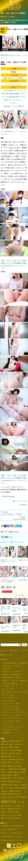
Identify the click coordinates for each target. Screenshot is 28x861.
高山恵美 (10, 785)
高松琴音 (16, 773)
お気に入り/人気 (6, 659)
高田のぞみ (6, 614)
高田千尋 (18, 745)
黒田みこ (10, 779)
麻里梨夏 (23, 776)
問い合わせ (14, 654)
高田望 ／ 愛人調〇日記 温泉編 (5, 608)
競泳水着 (16, 97)
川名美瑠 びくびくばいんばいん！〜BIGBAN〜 (8, 581)
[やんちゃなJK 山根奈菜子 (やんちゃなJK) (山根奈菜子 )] (5, 627)
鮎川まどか (18, 813)
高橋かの (3, 813)
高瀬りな (18, 795)
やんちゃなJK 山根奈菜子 (5, 630)
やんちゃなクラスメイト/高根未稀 (16, 609)
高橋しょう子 (11, 810)
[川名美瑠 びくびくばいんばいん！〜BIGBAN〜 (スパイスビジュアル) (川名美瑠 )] (8, 577)
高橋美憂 (3, 760)
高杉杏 (11, 822)
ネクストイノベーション (10, 719)
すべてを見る (21, 595)
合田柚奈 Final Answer (16, 630)
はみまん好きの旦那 (9, 687)
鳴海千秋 (13, 754)
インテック (6, 701)
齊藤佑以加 (4, 745)
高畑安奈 (24, 789)
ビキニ (22, 97)
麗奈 (18, 792)
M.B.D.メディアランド (9, 675)
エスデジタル (7, 704)
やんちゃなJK (7, 693)
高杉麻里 (23, 801)
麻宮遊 (19, 819)
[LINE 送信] (14, 526)
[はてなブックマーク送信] (17, 526)
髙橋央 (9, 760)
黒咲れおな (4, 819)
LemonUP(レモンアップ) (14, 90)
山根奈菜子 (6, 635)
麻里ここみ (20, 810)
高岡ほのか (4, 757)
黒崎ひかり (17, 779)
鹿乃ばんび (18, 766)
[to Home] (14, 10)
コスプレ (13, 103)
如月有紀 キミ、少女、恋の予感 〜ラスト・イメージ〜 (8, 561)
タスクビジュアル (17, 716)
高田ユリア (10, 766)
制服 (4, 78)
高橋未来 (4, 788)
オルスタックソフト (9, 707)
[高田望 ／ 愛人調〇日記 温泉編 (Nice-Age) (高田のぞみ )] (5, 604)
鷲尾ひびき (4, 748)
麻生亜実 (11, 745)
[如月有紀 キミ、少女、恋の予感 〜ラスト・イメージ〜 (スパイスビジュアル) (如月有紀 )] (8, 557)
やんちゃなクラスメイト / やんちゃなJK (14, 696)
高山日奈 (18, 798)
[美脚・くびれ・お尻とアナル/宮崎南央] (14, 119)
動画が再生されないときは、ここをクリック (14, 56)
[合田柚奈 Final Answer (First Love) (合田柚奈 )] (17, 626)
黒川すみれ (21, 806)
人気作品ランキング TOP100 (13, 106)
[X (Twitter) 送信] (5, 526)
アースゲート (7, 699)
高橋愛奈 (3, 782)
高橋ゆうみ (12, 792)
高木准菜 (10, 816)
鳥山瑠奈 (16, 816)
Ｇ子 (15, 782)
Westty (22, 684)
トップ (3, 654)
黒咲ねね (3, 810)
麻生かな (16, 776)
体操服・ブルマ (19, 93)
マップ (24, 654)
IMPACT (5, 673)
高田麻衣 (16, 751)
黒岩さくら (4, 822)
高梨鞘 (11, 757)
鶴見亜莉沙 (12, 763)
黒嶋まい (19, 757)
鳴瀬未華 (3, 766)
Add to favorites (9, 496)
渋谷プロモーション (9, 733)
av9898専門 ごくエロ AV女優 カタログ (13, 829)
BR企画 (22, 667)
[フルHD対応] (18, 78)
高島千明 (23, 792)
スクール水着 (7, 97)
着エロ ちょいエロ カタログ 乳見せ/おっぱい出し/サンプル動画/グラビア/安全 (14, 21)
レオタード (18, 100)
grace (16, 670)
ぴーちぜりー (7, 690)
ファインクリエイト (9, 722)
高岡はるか (4, 795)
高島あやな (10, 801)
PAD (16, 681)
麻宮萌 (11, 789)
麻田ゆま (3, 816)
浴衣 (5, 100)
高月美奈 (16, 822)
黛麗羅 (11, 773)
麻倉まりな (11, 770)
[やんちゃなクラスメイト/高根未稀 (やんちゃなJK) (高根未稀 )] (17, 604)
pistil (4, 684)
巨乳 (3, 93)
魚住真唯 (3, 801)
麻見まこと (4, 773)
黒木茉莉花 (10, 798)
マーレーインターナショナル (11, 730)
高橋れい (19, 770)
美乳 (7, 93)
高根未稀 (17, 614)
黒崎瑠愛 (3, 770)
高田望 (17, 801)
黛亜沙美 (19, 754)
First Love (6, 670)
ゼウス (5, 716)
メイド (10, 100)
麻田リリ (10, 782)
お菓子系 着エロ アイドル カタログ (12, 840)
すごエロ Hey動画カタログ (10, 833)
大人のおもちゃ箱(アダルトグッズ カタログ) (13, 844)
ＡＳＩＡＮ (16, 760)
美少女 (10, 78)
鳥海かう (11, 748)
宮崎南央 (24, 505)
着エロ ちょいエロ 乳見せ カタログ (12, 837)
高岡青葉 (23, 773)
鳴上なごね (12, 819)
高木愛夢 (11, 795)
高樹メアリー (5, 754)
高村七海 (3, 785)
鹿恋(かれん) (21, 782)
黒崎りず (3, 776)
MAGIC (5, 678)
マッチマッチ (7, 727)
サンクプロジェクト (9, 710)
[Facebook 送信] (8, 526)
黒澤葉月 (3, 798)
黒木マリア (4, 792)
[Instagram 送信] (11, 526)
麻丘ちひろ (4, 763)
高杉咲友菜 (20, 763)
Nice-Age (15, 678)
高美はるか (17, 789)
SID (13, 684)
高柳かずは (18, 785)
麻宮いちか (18, 748)
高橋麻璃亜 (10, 813)
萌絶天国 (5, 736)
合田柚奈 (17, 634)
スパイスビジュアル (13, 84)
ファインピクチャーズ (9, 725)
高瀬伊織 (10, 776)
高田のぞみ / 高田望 (7, 751)
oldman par (6, 681)
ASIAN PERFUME (8, 667)
